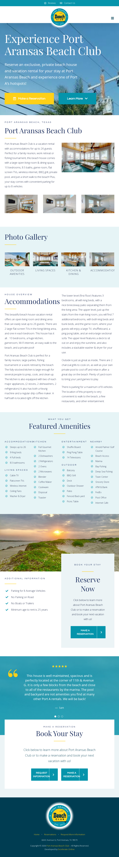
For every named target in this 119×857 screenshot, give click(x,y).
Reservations (50, 829)
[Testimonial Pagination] (55, 712)
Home (37, 829)
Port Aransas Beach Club (57, 841)
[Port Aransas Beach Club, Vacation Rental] (88, 157)
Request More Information (73, 829)
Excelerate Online (66, 844)
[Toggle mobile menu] (112, 18)
